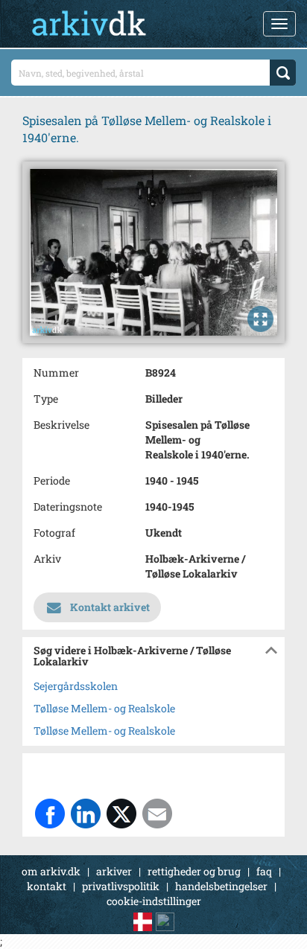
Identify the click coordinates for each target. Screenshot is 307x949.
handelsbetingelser (221, 886)
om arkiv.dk (51, 871)
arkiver (114, 871)
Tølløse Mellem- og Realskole (104, 708)
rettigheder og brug (194, 871)
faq (264, 871)
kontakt (46, 886)
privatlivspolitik (120, 886)
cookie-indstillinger (154, 901)
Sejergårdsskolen (76, 686)
